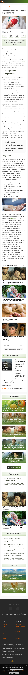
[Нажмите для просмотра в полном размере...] (14, 205)
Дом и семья (18, 624)
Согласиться (14, 673)
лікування (19, 349)
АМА (23, 61)
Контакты (5, 636)
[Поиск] (19, 1)
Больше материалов (14, 467)
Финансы (18, 638)
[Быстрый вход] (22, 1)
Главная (5, 624)
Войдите (4, 388)
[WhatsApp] (17, 36)
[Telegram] (4, 36)
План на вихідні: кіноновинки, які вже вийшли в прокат (14, 381)
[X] (11, 36)
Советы (5, 626)
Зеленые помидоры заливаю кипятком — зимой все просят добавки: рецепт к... (20, 373)
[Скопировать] (23, 36)
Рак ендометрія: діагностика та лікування (14, 149)
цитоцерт (13, 218)
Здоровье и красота (20, 626)
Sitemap (5, 638)
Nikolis (23, 31)
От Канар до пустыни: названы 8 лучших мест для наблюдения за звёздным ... (20, 363)
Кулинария (18, 631)
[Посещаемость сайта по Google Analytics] (14, 661)
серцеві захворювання (10, 349)
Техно (17, 633)
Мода (17, 629)
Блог (4, 629)
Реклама (5, 633)
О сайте (5, 631)
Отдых (17, 636)
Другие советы (19, 640)
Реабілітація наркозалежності (14, 145)
